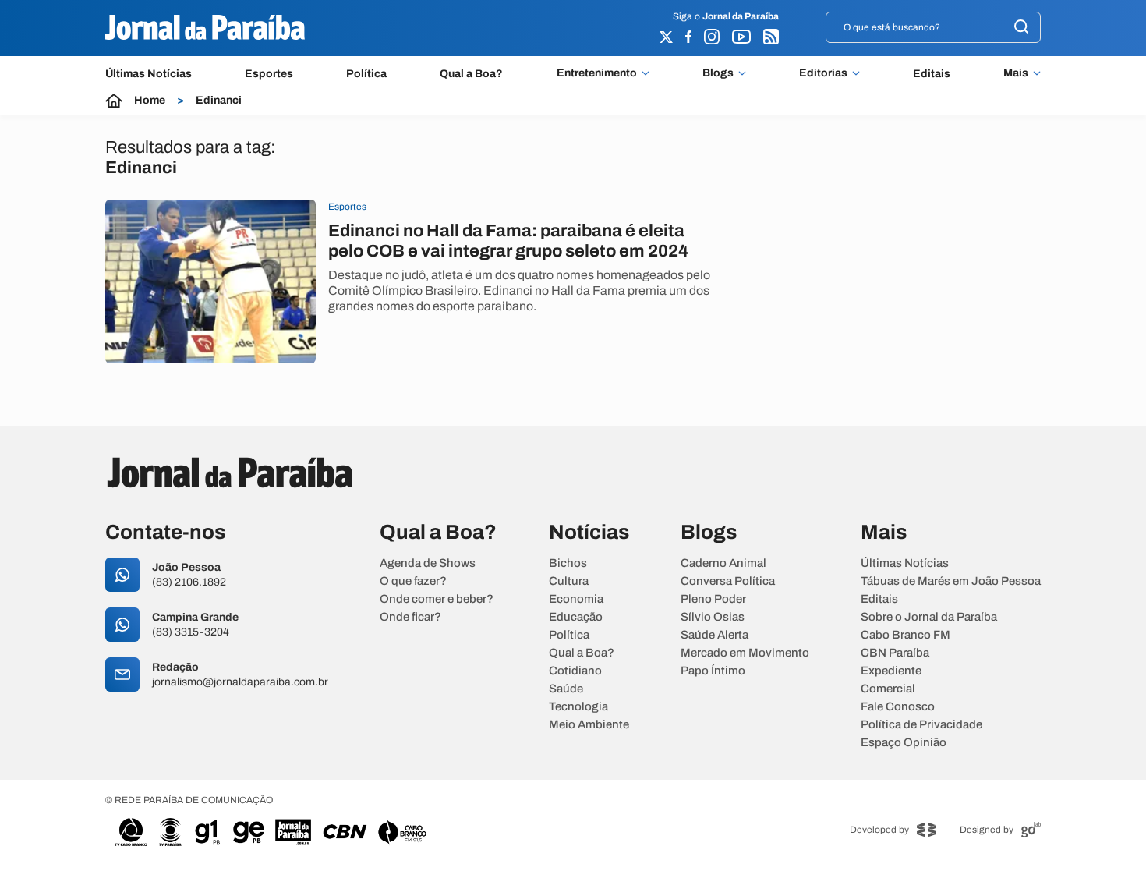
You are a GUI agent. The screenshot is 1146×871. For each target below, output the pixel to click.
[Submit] (1021, 27)
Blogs (718, 73)
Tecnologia (578, 707)
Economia (576, 599)
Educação (576, 617)
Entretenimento (597, 73)
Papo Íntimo (713, 671)
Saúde (566, 689)
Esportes (269, 74)
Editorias (823, 73)
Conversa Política (728, 581)
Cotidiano (575, 671)
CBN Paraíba (895, 653)
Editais (931, 74)
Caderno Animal (723, 563)
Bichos (568, 563)
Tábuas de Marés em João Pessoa (951, 581)
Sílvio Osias (713, 617)
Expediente (891, 671)
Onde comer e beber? (436, 599)
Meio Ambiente (589, 725)
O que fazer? (413, 581)
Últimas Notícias (148, 74)
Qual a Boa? (471, 74)
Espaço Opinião (903, 743)
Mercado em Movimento (745, 653)
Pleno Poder (713, 599)
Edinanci (219, 100)
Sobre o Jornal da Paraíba (929, 617)
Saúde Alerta (714, 635)
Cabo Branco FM (905, 635)
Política (366, 74)
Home (149, 100)
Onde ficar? (410, 617)
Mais (1015, 73)
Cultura (569, 581)
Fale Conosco (898, 707)
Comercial (888, 689)
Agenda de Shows (428, 563)
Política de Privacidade (921, 725)
